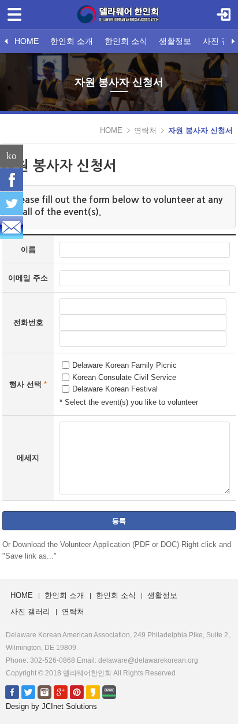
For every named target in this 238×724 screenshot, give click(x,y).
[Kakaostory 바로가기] (93, 692)
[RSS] (11, 227)
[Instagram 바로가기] (44, 692)
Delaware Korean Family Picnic (124, 365)
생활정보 (175, 41)
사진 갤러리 (30, 611)
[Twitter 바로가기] (28, 692)
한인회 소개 (71, 41)
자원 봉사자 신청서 (200, 130)
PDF (142, 544)
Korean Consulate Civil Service (124, 376)
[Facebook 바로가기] (12, 692)
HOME (26, 41)
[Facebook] (11, 179)
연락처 (145, 130)
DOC (169, 544)
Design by (51, 706)
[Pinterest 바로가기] (77, 692)
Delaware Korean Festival (115, 389)
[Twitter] (11, 203)
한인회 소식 (126, 41)
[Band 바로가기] (109, 692)
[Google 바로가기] (61, 692)
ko (11, 155)
